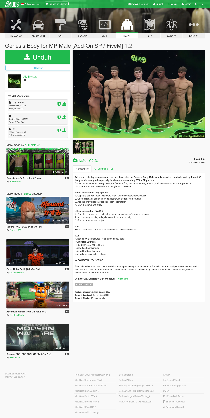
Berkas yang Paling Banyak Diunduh (136, 390)
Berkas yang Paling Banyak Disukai (136, 385)
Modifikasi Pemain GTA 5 (87, 401)
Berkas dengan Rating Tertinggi (134, 396)
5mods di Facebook (175, 401)
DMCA (166, 390)
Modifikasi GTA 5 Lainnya (87, 412)
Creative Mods (17, 272)
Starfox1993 (15, 230)
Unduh (41, 56)
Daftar (187, 3)
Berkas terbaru (126, 374)
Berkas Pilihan (126, 380)
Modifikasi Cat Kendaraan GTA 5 (91, 385)
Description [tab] (83, 168)
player (27, 193)
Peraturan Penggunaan (174, 385)
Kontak (166, 374)
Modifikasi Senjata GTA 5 (87, 390)
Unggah (159, 3)
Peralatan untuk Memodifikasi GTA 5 (92, 374)
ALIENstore (30, 76)
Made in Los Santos (15, 376)
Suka (97, 162)
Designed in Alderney (15, 373)
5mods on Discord (174, 406)
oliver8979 (15, 357)
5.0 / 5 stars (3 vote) (197, 162)
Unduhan (83, 162)
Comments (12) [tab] (104, 168)
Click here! (123, 278)
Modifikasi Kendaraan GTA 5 (89, 380)
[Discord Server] (25, 80)
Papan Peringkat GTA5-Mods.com (135, 401)
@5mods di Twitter (174, 396)
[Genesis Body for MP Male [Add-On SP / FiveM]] (139, 94)
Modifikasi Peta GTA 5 (85, 406)
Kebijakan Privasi (171, 380)
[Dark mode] (196, 4)
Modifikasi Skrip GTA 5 (86, 396)
